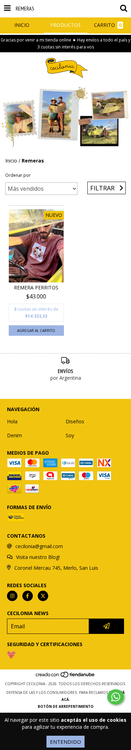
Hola (12, 421)
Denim (14, 435)
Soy (70, 435)
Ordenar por (18, 175)
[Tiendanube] (65, 676)
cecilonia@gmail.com (39, 546)
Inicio (11, 160)
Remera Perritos (36, 287)
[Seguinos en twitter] (43, 596)
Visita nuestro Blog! (38, 557)
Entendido (65, 741)
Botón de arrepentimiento (66, 706)
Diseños (75, 421)
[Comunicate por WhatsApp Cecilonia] (115, 697)
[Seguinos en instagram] (12, 596)
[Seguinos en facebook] (27, 596)
